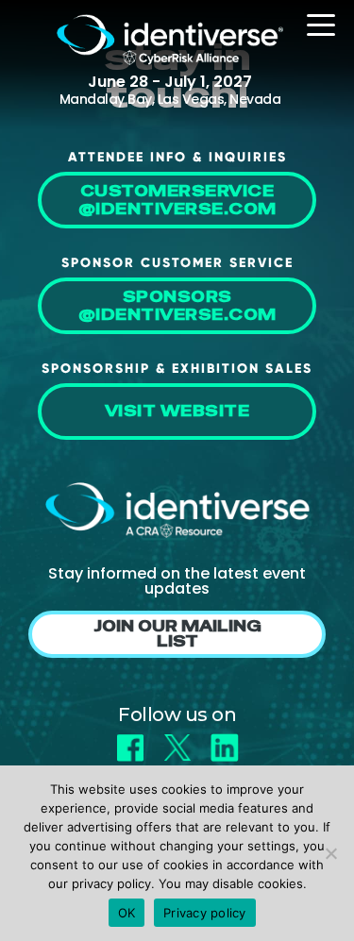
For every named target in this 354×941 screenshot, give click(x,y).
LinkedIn (225, 741)
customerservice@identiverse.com (177, 200)
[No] (330, 853)
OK (127, 912)
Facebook (130, 741)
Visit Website (177, 411)
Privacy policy (204, 912)
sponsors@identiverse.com (177, 306)
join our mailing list (177, 633)
